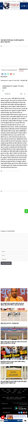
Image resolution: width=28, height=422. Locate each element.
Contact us (14, 1)
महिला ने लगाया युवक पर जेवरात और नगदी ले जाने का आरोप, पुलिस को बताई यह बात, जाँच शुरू (14, 342)
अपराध (5, 391)
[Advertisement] (14, 24)
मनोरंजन (14, 391)
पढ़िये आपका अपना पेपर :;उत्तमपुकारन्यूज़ (10, 323)
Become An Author (17, 398)
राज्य (20, 389)
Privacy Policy (9, 398)
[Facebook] (19, 413)
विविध (23, 391)
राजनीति (25, 389)
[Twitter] (22, 413)
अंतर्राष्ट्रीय (15, 389)
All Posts (21, 70)
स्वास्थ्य (8, 392)
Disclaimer (19, 1)
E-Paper (13, 392)
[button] (1, 6)
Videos (5, 1)
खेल (19, 391)
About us (9, 1)
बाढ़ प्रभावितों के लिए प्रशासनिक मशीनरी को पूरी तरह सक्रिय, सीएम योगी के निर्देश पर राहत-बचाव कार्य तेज (12, 304)
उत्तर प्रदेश (8, 389)
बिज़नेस (10, 391)
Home (2, 1)
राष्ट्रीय (3, 389)
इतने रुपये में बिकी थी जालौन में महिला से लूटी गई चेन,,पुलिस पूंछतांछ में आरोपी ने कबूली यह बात (14, 382)
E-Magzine (19, 392)
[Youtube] (24, 413)
